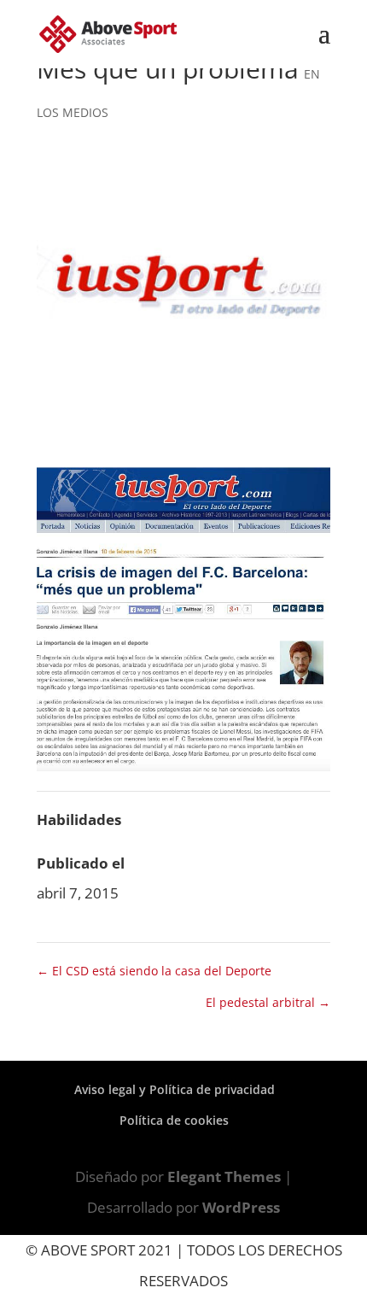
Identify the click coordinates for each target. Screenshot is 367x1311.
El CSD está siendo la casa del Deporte (154, 971)
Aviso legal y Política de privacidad (174, 1089)
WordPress (241, 1207)
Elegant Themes (224, 1176)
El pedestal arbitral (268, 1002)
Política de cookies (174, 1120)
